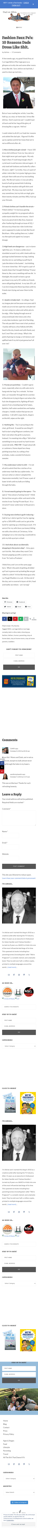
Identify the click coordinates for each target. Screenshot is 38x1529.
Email (4, 843)
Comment (6, 809)
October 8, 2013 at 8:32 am (20, 751)
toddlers (11, 641)
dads (19, 632)
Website (5, 854)
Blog (5, 1424)
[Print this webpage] (26, 619)
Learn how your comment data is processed (18, 878)
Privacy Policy (8, 1434)
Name (5, 831)
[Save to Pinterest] (15, 619)
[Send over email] (20, 619)
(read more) (12, 967)
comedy (5, 632)
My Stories (15, 626)
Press (5, 1431)
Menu (20, 27)
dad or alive (12, 632)
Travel (5, 1454)
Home (5, 1421)
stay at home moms (18, 638)
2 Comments (16, 52)
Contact (6, 1427)
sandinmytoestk (16, 774)
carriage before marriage (21, 629)
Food (5, 1444)
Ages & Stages (8, 1441)
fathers (10, 635)
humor (16, 635)
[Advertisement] (19, 714)
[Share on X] (9, 619)
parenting (22, 635)
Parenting (7, 1451)
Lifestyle (6, 1447)
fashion (4, 635)
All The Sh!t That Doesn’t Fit (14, 1457)
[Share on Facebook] (4, 619)
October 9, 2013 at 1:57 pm (20, 777)
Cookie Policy (10, 1520)
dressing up (25, 632)
